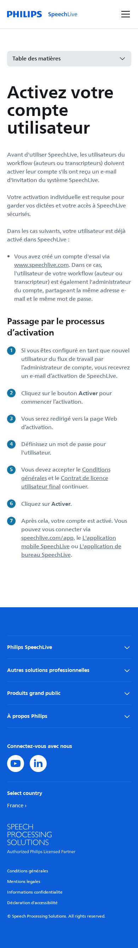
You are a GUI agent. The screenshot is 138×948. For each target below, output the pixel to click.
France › (17, 805)
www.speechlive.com (41, 265)
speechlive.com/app (47, 538)
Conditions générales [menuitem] (27, 871)
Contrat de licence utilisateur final (64, 482)
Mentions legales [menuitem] (23, 881)
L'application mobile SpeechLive (68, 542)
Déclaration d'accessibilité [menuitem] (32, 903)
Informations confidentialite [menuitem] (35, 892)
